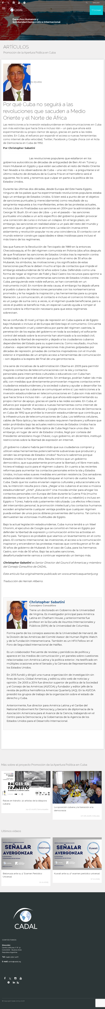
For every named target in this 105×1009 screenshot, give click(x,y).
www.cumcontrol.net (5, 904)
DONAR (97, 10)
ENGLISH (96, 3)
